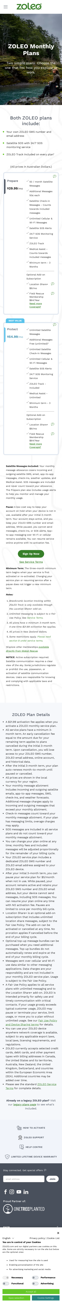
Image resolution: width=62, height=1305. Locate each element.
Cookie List (53, 1238)
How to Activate (34, 1127)
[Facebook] (5, 1192)
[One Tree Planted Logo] (31, 1208)
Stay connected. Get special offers (23, 1170)
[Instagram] (12, 1192)
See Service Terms (31, 561)
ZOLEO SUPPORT (34, 1137)
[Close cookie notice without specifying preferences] (58, 1233)
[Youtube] (19, 1192)
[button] (8, 1238)
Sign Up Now (31, 553)
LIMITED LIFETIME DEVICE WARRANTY (34, 1156)
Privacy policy (37, 1238)
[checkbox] (5, 1277)
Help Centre (34, 1147)
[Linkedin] (26, 1192)
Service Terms (35, 617)
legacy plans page (24, 1104)
